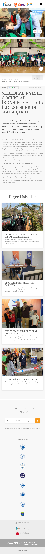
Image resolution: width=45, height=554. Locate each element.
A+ (38, 78)
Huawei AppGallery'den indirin (22, 534)
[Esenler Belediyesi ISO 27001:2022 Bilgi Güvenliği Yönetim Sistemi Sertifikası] (22, 466)
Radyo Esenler (30, 4)
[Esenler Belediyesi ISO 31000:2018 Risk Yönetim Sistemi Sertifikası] (22, 485)
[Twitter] (21, 412)
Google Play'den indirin (22, 528)
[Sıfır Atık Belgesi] (22, 514)
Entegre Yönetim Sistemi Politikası (13, 428)
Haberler (11, 79)
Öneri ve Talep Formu (15, 5)
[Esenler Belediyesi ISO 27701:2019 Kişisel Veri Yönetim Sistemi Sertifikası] (22, 475)
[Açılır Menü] (41, 4)
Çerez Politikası (36, 428)
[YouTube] (27, 412)
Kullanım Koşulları (27, 428)
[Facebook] (18, 412)
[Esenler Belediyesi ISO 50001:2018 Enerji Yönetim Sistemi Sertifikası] (22, 504)
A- (34, 78)
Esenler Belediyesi (7, 4)
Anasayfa (4, 79)
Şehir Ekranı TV (21, 4)
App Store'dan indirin (22, 523)
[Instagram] (24, 412)
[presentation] (3, 56)
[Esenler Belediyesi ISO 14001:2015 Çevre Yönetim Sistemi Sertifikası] (22, 456)
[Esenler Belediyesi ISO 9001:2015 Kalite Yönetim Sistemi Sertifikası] (22, 447)
